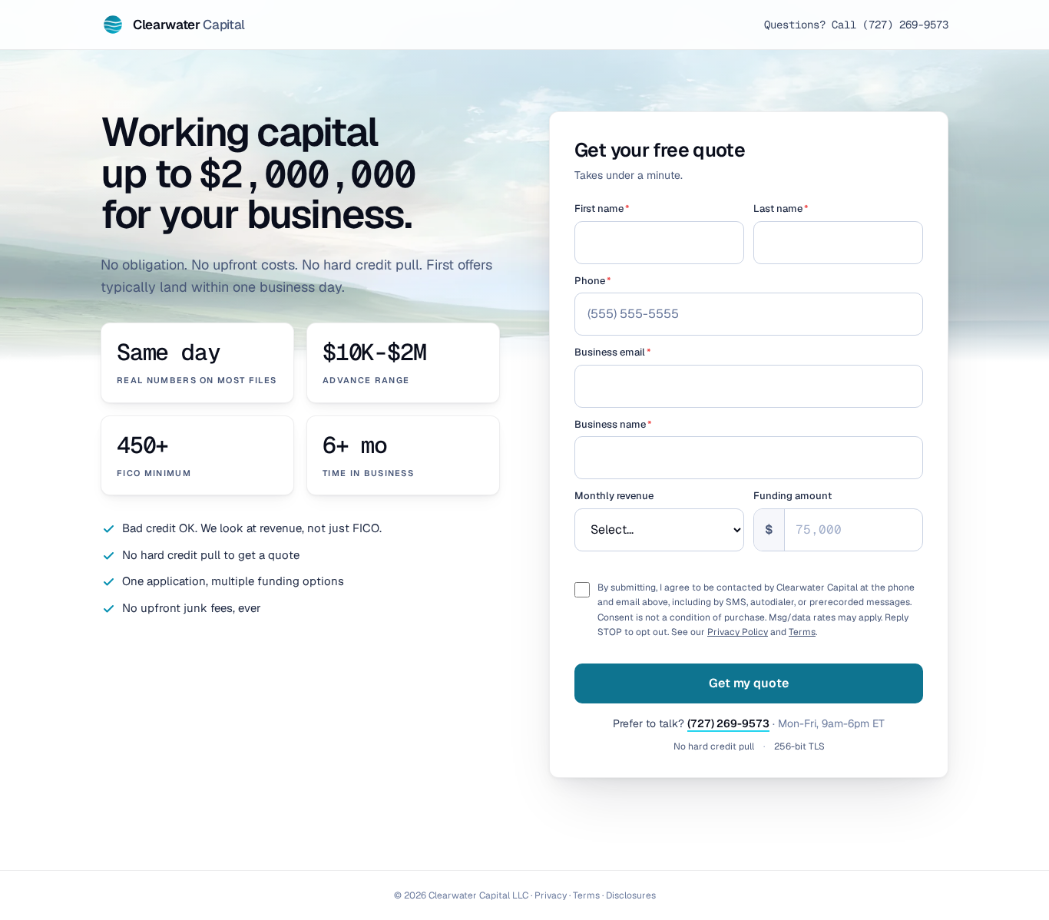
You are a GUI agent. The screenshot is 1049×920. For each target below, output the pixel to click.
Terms (802, 632)
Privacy (550, 895)
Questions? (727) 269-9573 (856, 24)
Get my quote (749, 683)
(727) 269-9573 (728, 723)
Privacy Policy (737, 632)
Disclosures (631, 895)
